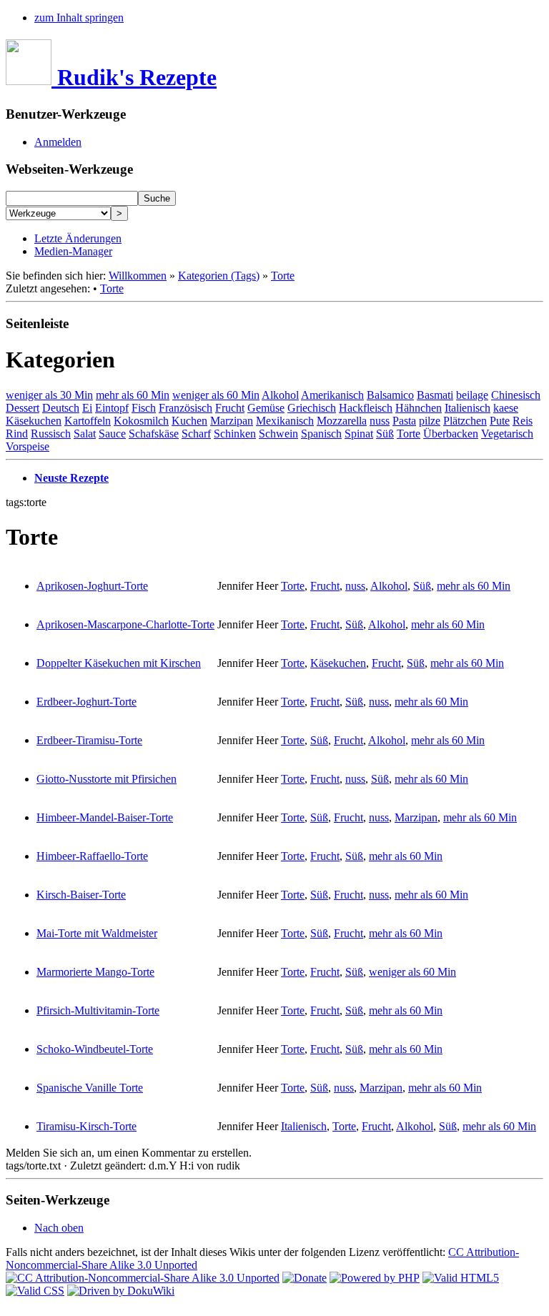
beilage (472, 395)
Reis (523, 421)
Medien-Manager (73, 251)
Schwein (278, 433)
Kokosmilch (141, 421)
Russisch (51, 433)
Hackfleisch (365, 408)
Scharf (196, 433)
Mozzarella (342, 421)
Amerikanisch (332, 395)
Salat (85, 433)
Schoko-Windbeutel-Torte (94, 1049)
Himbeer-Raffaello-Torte (92, 856)
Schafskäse (154, 433)
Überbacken (450, 433)
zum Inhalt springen (79, 17)
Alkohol (280, 395)
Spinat (359, 433)
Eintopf (112, 408)
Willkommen (138, 275)
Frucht (229, 408)
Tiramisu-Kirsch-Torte (86, 1126)
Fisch (144, 408)
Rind (17, 433)
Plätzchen (465, 421)
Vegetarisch (507, 433)
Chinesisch (515, 395)
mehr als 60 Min (132, 395)
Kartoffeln (87, 421)
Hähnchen (418, 408)
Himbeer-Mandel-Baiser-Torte (104, 817)
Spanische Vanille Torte (89, 1088)
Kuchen (189, 421)
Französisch (185, 408)
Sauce (112, 433)
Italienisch (467, 408)
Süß (385, 433)
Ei (87, 408)
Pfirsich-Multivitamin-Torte (97, 1010)
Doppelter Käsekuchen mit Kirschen (118, 663)
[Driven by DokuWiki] (120, 1291)
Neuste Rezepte (71, 478)
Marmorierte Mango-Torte (95, 972)
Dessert (22, 408)
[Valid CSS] (35, 1291)
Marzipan (231, 421)
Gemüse (266, 408)
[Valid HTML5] (460, 1278)
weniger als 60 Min (215, 395)
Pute (500, 421)
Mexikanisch (285, 421)
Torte (283, 275)
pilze (429, 421)
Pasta (404, 421)
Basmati (435, 395)
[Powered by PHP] (375, 1278)
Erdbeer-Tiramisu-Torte (89, 740)
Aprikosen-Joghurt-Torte (92, 586)
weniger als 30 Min (49, 395)
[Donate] (304, 1278)
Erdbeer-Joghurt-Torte (86, 702)
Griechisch (311, 408)
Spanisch (321, 433)
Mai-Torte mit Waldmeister (96, 933)
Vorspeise (27, 446)
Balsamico (390, 395)
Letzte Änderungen (78, 238)
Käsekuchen (33, 421)
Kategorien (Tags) (218, 275)
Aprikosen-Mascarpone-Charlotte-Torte (125, 624)
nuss (380, 421)
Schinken (235, 433)
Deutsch (60, 408)
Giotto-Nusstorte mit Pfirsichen (106, 779)
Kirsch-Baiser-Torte (81, 895)
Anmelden (57, 142)
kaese (505, 408)
